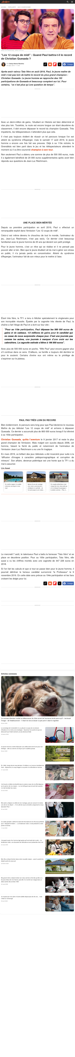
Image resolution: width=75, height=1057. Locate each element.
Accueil (3, 7)
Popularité (12, 7)
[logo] (5, 2)
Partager (70, 64)
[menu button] (72, 1)
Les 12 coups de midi (24, 7)
